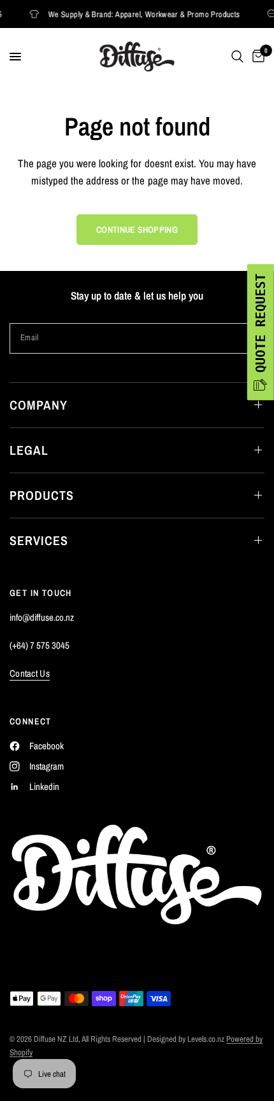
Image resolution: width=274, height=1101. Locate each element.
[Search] (237, 56)
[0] (256, 56)
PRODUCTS (42, 495)
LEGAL (29, 450)
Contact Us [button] (30, 673)
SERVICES (39, 540)
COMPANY (39, 404)
